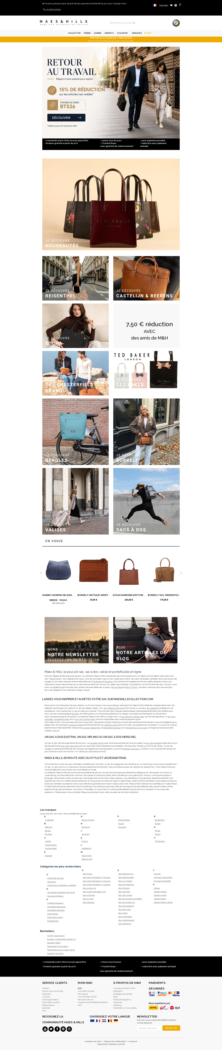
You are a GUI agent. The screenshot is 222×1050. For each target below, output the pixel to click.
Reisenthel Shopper (112, 728)
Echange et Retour (50, 999)
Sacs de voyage (125, 895)
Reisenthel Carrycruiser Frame (59, 950)
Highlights (117, 991)
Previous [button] (41, 572)
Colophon (117, 1005)
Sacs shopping (124, 924)
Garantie (46, 1008)
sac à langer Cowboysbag (132, 716)
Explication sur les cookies (125, 1008)
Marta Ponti (87, 856)
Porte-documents (55, 917)
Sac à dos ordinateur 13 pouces (95, 877)
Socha (157, 834)
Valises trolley (160, 899)
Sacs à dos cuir (89, 888)
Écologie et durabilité (122, 994)
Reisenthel (159, 820)
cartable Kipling (97, 743)
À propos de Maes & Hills (124, 988)
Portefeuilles (52, 921)
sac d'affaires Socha (112, 708)
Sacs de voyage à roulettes (130, 899)
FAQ (44, 1011)
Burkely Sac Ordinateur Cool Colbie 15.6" (176, 595)
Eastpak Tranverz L (131, 749)
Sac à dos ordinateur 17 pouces (95, 884)
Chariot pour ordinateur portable (59, 885)
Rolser (158, 823)
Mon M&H (163, 5)
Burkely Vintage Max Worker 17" (59, 939)
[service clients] (175, 5)
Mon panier (83, 994)
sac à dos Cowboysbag (85, 719)
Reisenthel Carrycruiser (136, 728)
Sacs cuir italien (125, 881)
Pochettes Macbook (56, 910)
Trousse (157, 874)
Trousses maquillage (163, 877)
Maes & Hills (87, 859)
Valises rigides (160, 895)
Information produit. (51, 1002)
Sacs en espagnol (126, 884)
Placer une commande (52, 991)
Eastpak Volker (54, 943)
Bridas (48, 831)
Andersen (49, 820)
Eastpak (48, 856)
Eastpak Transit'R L (55, 953)
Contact (45, 988)
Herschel (86, 827)
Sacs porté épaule (126, 920)
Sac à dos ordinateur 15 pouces (95, 881)
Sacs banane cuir (126, 874)
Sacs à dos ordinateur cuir (94, 892)
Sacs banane (88, 902)
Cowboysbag (51, 845)
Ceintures (51, 882)
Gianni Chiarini (131, 687)
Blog (115, 997)
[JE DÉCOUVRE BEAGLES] (75, 400)
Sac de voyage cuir (126, 902)
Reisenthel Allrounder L (58, 946)
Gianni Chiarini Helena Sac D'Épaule (66, 595)
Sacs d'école (123, 888)
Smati (157, 831)
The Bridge (97, 681)
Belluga (48, 827)
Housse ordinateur (55, 896)
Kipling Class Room (56, 936)
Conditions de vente (93, 1041)
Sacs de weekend (126, 906)
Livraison (46, 997)
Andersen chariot (111, 725)
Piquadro (109, 681)
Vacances (117, 1002)
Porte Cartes (52, 914)
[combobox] (120, 22)
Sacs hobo (122, 913)
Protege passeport (55, 903)
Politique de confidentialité (115, 1041)
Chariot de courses (55, 878)
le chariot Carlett (75, 725)
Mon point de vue (85, 999)
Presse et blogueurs (122, 999)
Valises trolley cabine (163, 902)
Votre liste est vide (171, 5)
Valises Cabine (160, 892)
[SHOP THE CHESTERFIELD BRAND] (75, 352)
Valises (157, 888)
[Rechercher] (134, 22)
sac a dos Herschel (69, 746)
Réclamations (48, 1005)
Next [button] (180, 572)
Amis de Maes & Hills (87, 997)
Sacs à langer (89, 895)
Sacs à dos (87, 874)
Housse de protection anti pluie (59, 892)
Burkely (75, 714)
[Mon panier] (180, 5)
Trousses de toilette (162, 881)
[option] (58, 578)
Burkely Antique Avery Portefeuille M (103, 595)
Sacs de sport (124, 892)
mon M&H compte (86, 991)
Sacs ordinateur (125, 916)
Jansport (85, 834)
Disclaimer (133, 1041)
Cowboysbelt (51, 848)
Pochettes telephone (56, 907)
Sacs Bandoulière (126, 877)
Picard (121, 823)
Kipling (85, 841)
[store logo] (63, 22)
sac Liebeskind (153, 708)
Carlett (48, 841)
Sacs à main (88, 899)
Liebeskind (86, 848)
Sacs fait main (124, 909)
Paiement (46, 994)
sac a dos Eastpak (153, 743)
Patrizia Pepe (116, 687)
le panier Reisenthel (91, 728)
